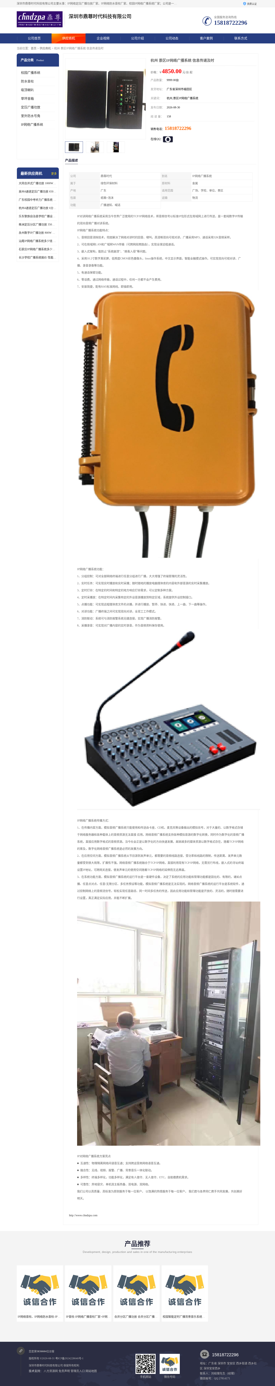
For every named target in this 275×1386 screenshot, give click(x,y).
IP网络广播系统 (32, 124)
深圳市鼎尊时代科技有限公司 (46, 1365)
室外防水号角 (30, 116)
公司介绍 (137, 38)
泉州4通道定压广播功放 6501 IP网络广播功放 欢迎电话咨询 (38, 191)
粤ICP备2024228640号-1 (69, 1358)
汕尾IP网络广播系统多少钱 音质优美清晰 (38, 241)
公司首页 (34, 38)
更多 (54, 173)
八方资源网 (51, 1371)
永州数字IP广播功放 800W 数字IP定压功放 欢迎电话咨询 (38, 232)
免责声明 (64, 1371)
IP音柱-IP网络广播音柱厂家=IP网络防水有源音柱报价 (51, 1316)
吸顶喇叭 (27, 90)
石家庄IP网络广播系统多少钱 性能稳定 (38, 249)
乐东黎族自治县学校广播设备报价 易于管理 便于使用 (38, 216)
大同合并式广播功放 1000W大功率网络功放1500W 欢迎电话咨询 (38, 183)
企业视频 (103, 38)
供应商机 (68, 38)
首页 (33, 48)
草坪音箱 (27, 98)
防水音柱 (27, 81)
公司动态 (171, 38)
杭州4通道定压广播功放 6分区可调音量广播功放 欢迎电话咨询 (38, 208)
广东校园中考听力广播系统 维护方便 (38, 199)
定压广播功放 (30, 107)
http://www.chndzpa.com (83, 1215)
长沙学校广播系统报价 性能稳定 (38, 257)
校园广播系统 (30, 72)
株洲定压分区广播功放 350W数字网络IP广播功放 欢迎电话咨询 (38, 224)
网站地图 (91, 1371)
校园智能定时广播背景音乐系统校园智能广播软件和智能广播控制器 (156, 1316)
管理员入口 (78, 1371)
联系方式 (240, 38)
